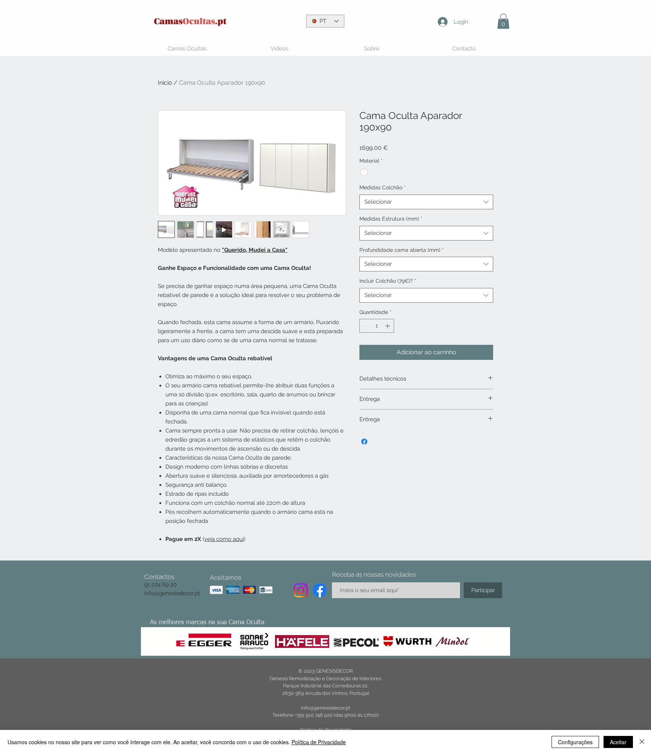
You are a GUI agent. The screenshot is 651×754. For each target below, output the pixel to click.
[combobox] (426, 202)
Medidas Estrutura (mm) (390, 219)
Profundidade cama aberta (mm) (401, 250)
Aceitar (618, 742)
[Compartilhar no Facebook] (364, 441)
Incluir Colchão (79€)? (387, 281)
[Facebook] (319, 590)
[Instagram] (300, 590)
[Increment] (388, 325)
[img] (216, 589)
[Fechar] (641, 742)
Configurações (575, 742)
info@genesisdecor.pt (172, 593)
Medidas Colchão (382, 187)
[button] (503, 21)
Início (165, 82)
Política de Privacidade (319, 742)
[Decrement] (365, 325)
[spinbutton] (377, 325)
